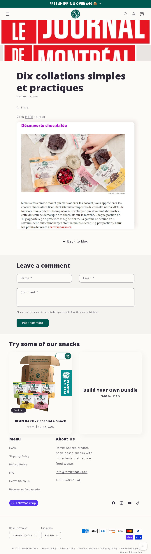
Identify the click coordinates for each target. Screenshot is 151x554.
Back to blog (77, 241)
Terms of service (88, 548)
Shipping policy (108, 548)
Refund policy (49, 548)
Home (13, 447)
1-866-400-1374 (68, 480)
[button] (8, 14)
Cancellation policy (131, 548)
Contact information (131, 552)
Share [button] (24, 107)
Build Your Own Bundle (110, 390)
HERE (29, 117)
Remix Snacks (29, 548)
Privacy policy (67, 548)
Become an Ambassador (25, 489)
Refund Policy (18, 464)
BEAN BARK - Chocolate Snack (40, 421)
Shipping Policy (19, 456)
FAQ (12, 472)
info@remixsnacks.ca (71, 472)
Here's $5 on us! (20, 480)
